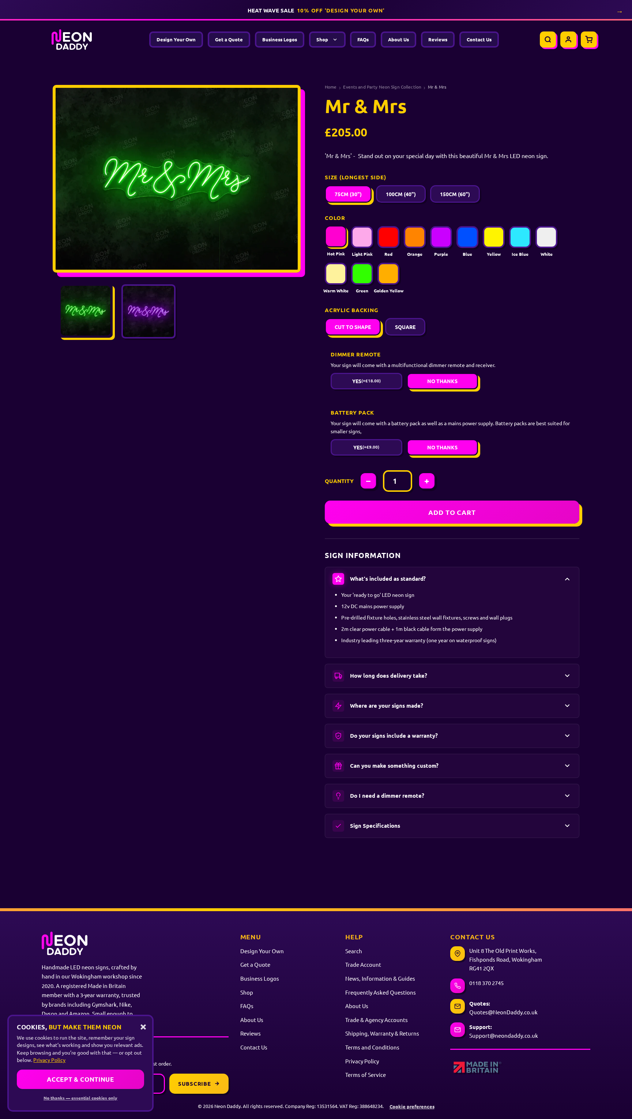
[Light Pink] (362, 237)
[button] (452, 579)
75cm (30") (348, 194)
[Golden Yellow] (388, 274)
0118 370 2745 (486, 982)
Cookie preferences (412, 1106)
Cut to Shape (353, 326)
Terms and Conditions (372, 1047)
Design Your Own (176, 39)
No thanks (442, 381)
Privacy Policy (362, 1061)
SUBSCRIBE (194, 1083)
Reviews (437, 39)
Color (335, 217)
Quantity (339, 480)
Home (331, 87)
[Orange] (415, 237)
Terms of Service (365, 1074)
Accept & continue (80, 1079)
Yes (366, 381)
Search (353, 950)
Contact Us (479, 39)
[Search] (548, 39)
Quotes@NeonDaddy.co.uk (503, 1011)
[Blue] (467, 237)
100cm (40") (401, 194)
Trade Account (363, 964)
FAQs (363, 39)
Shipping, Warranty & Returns (382, 1033)
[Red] (388, 237)
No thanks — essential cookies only (80, 1098)
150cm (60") (455, 194)
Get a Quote (229, 39)
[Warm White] (336, 274)
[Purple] (441, 237)
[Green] (362, 274)
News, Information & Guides (380, 978)
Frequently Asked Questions (380, 992)
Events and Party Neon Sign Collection (382, 87)
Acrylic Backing (351, 310)
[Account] (568, 39)
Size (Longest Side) (355, 177)
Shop (322, 39)
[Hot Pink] (336, 236)
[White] (546, 237)
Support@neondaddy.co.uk (503, 1035)
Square (405, 326)
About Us (398, 39)
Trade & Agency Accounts (376, 1019)
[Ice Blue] (520, 237)
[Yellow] (494, 237)
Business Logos (279, 39)
